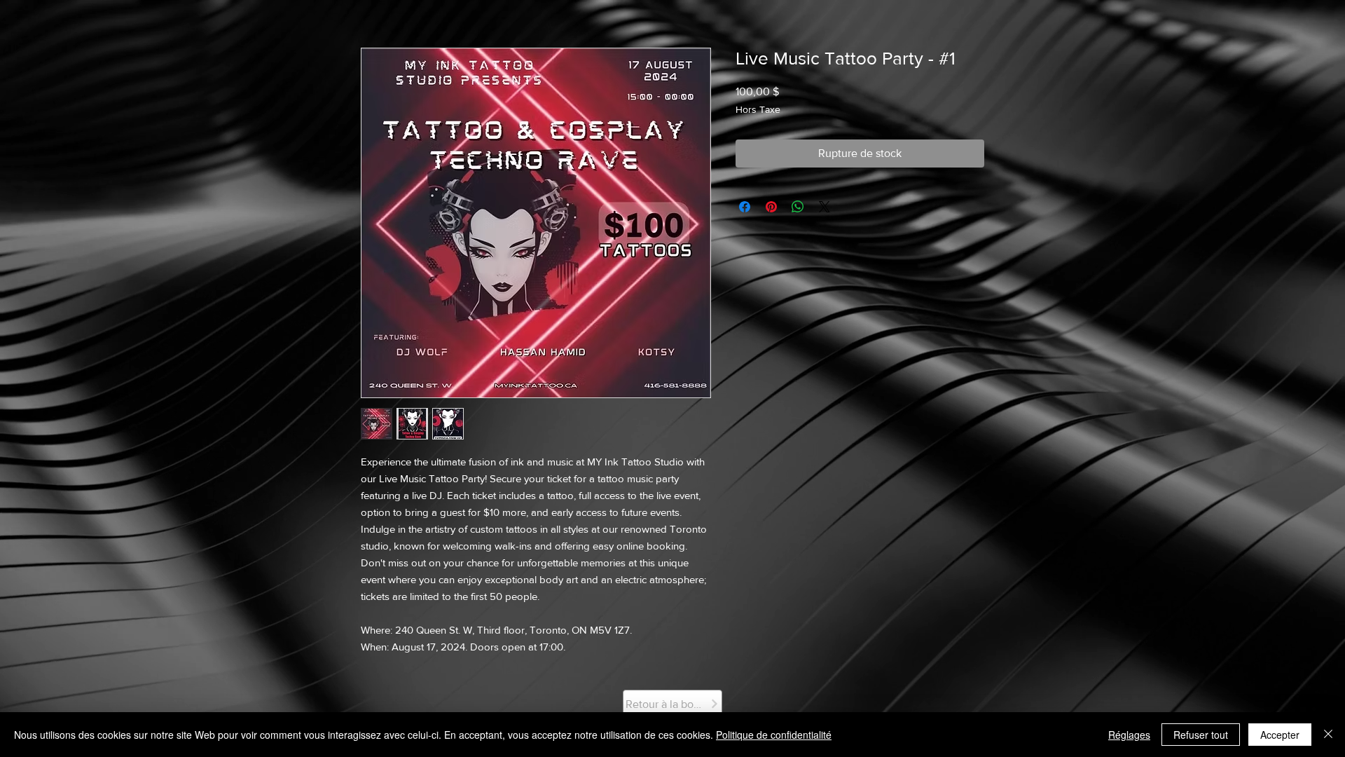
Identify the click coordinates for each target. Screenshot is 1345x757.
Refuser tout (1200, 735)
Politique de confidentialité (774, 735)
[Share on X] (824, 206)
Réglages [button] (1129, 735)
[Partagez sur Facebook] (744, 206)
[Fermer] (1328, 734)
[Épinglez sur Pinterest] (771, 206)
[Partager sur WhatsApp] (797, 206)
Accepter (1279, 735)
